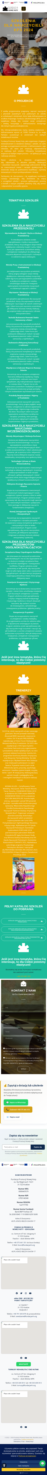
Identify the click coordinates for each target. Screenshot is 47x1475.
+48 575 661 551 (24, 976)
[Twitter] (21, 1293)
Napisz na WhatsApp (16, 1102)
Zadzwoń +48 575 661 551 (18, 1109)
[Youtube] (30, 1293)
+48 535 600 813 (35, 1383)
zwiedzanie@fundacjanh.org (26, 1316)
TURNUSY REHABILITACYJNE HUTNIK (23, 1369)
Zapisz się (38, 1147)
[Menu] (23, 9)
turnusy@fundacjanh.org (26, 1385)
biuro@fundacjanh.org (26, 1245)
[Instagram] (26, 1293)
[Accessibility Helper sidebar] (4, 1465)
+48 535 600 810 (18, 1383)
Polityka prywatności (24, 1054)
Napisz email (12, 1117)
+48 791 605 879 (19, 1314)
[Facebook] (17, 1293)
